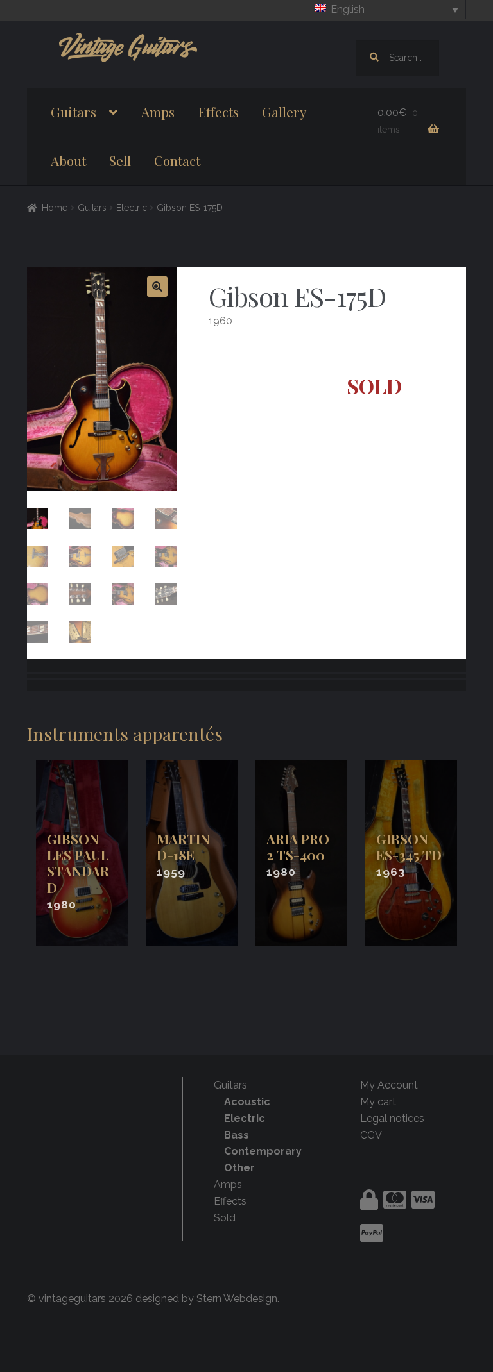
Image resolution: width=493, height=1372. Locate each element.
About (68, 160)
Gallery (284, 112)
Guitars (73, 112)
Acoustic (247, 1102)
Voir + (82, 853)
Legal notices (392, 1118)
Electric (131, 208)
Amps (158, 112)
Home (54, 208)
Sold (225, 1218)
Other (239, 1168)
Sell (120, 160)
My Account (389, 1085)
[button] (157, 286)
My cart (378, 1102)
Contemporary (263, 1151)
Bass (236, 1135)
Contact (177, 160)
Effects (218, 112)
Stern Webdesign (236, 1299)
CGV (371, 1135)
